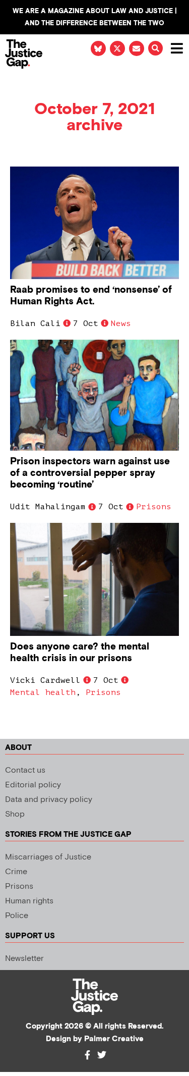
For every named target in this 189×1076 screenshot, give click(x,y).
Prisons (153, 506)
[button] (155, 48)
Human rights (29, 901)
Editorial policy (33, 785)
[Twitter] (101, 1054)
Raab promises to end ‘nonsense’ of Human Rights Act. (91, 296)
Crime (16, 872)
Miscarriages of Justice (48, 857)
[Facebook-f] (87, 1054)
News (121, 323)
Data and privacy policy (48, 799)
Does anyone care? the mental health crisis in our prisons (79, 652)
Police (16, 915)
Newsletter (24, 958)
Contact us (25, 770)
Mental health (43, 692)
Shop (15, 814)
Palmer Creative (114, 1039)
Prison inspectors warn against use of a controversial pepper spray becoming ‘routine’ (90, 473)
